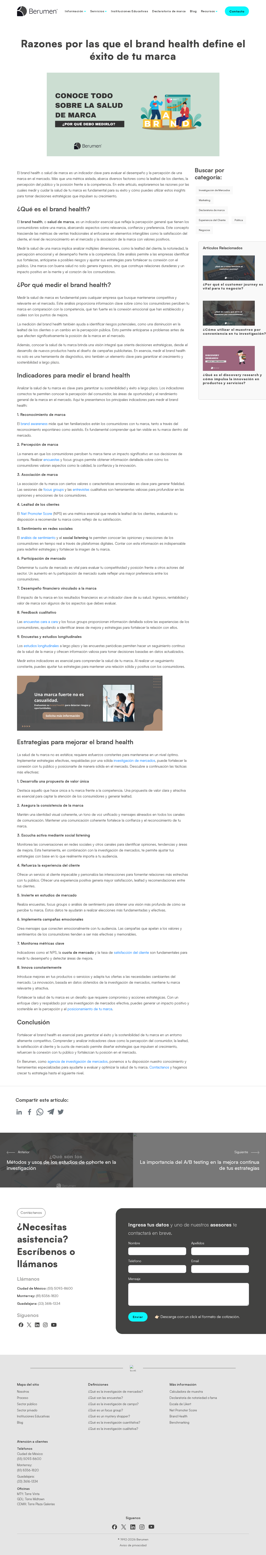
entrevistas (81, 489)
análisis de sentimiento (38, 537)
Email (195, 1261)
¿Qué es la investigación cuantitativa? (114, 1422)
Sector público (27, 1404)
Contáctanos (159, 1067)
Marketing (204, 200)
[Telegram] (50, 1112)
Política (239, 220)
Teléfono (134, 1261)
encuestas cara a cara (40, 621)
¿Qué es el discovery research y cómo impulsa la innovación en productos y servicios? (232, 379)
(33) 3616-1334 (49, 1303)
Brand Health (178, 1416)
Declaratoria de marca (169, 11)
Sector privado (27, 1410)
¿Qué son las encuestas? (105, 1398)
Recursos (208, 11)
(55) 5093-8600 (60, 1288)
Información (74, 11)
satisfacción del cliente (131, 952)
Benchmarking (179, 1422)
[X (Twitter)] (123, 1526)
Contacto (236, 11)
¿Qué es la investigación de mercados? (115, 1392)
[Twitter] (61, 1112)
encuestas (51, 459)
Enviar (138, 1317)
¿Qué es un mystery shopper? (109, 1416)
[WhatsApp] (40, 1112)
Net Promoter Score (36, 513)
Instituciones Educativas (129, 11)
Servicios (97, 11)
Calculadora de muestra (186, 1392)
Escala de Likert (180, 1404)
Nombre (134, 1243)
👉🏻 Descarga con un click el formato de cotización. (197, 1316)
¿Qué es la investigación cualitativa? (113, 1429)
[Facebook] (29, 1112)
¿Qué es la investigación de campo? (113, 1404)
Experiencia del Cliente (212, 220)
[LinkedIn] (132, 1526)
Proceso (22, 1398)
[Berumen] (37, 11)
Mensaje (134, 1279)
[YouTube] (151, 1527)
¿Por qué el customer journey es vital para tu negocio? (233, 286)
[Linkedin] (19, 1112)
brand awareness (34, 423)
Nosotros (23, 1392)
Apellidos (197, 1243)
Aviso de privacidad (133, 1545)
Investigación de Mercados (214, 190)
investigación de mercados (134, 760)
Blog (193, 11)
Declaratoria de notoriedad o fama (193, 1398)
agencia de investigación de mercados (78, 1061)
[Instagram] (141, 1526)
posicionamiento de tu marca (90, 1009)
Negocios (204, 230)
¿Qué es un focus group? (105, 1410)
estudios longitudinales (41, 646)
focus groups (53, 489)
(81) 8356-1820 (47, 1296)
